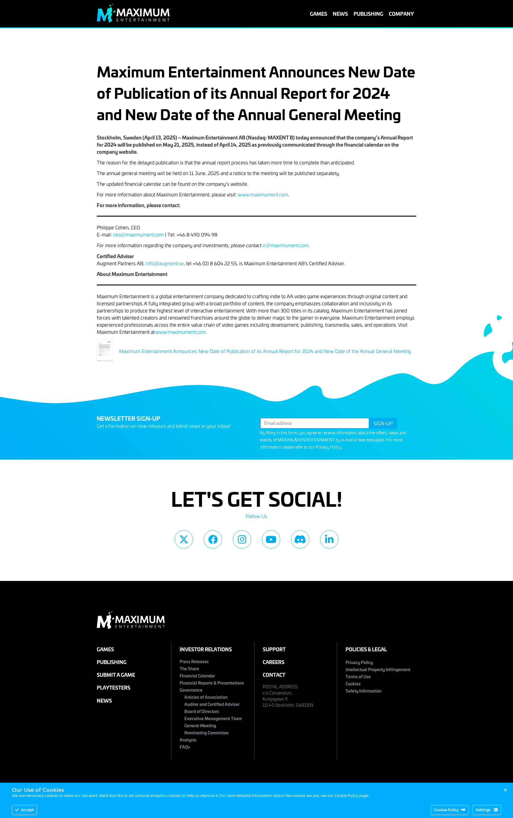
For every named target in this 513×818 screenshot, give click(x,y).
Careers (273, 661)
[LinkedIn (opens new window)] (329, 539)
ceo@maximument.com (138, 234)
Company (401, 13)
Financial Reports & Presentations (212, 682)
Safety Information (363, 690)
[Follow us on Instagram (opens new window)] (242, 539)
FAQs (185, 747)
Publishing (368, 13)
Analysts (188, 739)
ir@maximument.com (286, 245)
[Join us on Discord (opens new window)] (300, 539)
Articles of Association (205, 697)
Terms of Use (358, 676)
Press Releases (194, 661)
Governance (191, 690)
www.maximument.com (263, 194)
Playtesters (113, 687)
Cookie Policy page (351, 795)
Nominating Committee (206, 732)
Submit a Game (116, 674)
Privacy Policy (328, 447)
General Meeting (200, 725)
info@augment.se (165, 263)
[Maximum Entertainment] (134, 20)
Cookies (353, 683)
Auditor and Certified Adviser (212, 704)
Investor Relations (206, 649)
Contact (274, 674)
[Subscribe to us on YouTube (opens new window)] (271, 539)
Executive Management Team (213, 718)
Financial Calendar (197, 675)
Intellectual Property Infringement (378, 669)
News (340, 13)
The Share (189, 668)
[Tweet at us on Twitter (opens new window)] (184, 539)
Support (274, 649)
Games (318, 13)
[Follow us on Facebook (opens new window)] (213, 539)
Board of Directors (201, 711)
